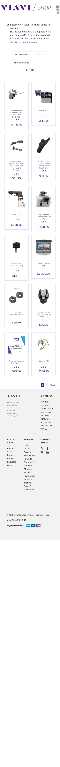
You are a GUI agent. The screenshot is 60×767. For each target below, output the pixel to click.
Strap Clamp (43, 110)
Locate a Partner (11, 457)
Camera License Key (43, 264)
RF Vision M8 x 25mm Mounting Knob (16, 265)
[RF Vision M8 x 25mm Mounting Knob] (16, 247)
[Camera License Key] (43, 247)
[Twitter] (42, 448)
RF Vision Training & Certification (16, 362)
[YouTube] (42, 452)
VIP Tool (44, 429)
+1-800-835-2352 (16, 520)
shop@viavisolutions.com (23, 42)
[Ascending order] (45, 54)
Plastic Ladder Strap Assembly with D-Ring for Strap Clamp (43, 164)
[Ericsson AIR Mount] (43, 344)
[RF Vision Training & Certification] (16, 344)
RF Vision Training (28, 481)
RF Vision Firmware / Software (29, 462)
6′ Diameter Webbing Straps (16, 313)
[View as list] (32, 70)
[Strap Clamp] (43, 94)
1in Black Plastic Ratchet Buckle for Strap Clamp (43, 314)
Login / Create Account (27, 448)
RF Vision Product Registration (29, 472)
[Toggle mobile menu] (57, 6)
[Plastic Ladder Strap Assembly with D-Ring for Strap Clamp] (43, 145)
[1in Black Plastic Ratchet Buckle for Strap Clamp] (43, 296)
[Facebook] (48, 448)
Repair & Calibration (29, 488)
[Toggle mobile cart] (57, 12)
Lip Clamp (16, 215)
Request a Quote (11, 464)
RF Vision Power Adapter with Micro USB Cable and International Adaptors (16, 165)
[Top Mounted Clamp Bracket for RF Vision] (43, 198)
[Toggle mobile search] (57, 9)
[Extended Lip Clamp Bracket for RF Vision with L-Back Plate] (16, 94)
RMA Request (30, 455)
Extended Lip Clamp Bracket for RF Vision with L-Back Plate (16, 113)
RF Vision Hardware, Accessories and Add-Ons (46, 420)
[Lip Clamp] (16, 198)
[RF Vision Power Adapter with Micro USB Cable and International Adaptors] (16, 145)
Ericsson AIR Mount (44, 362)
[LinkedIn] (48, 452)
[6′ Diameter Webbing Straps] (16, 296)
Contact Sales (11, 450)
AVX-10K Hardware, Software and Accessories (46, 407)
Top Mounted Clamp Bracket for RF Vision (44, 217)
